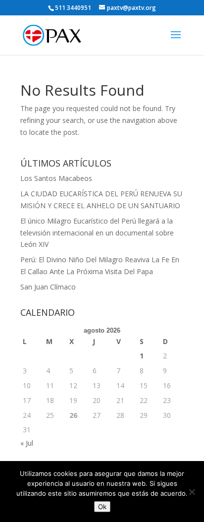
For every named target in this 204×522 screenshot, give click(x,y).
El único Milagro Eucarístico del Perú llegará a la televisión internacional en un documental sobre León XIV (97, 232)
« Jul (26, 443)
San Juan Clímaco (48, 286)
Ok (102, 507)
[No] (192, 492)
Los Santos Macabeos (56, 178)
